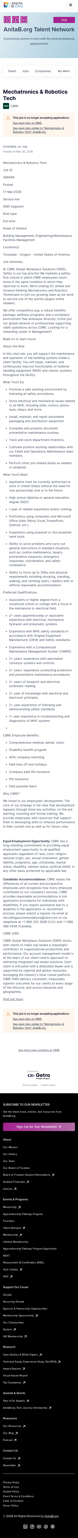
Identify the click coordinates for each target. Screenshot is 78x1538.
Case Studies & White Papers (20, 1354)
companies (43, 71)
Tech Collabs (10, 1269)
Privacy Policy (11, 1482)
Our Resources (12, 1426)
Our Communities (13, 1322)
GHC (6, 1276)
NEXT (6, 1256)
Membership (10, 1235)
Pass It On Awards (14, 1401)
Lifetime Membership (15, 1242)
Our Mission (10, 1147)
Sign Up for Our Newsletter (36, 1126)
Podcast (7, 1440)
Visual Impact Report (15, 1375)
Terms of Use (11, 1487)
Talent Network (12, 1228)
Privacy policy (30, 1085)
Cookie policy (48, 1085)
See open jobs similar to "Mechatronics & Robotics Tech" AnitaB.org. (38, 129)
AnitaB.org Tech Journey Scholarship (25, 1408)
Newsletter (9, 1465)
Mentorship (10, 1207)
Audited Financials (14, 1182)
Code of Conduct (13, 1501)
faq (64, 20)
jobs (25, 71)
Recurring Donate (13, 1301)
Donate (7, 1295)
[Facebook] (15, 19)
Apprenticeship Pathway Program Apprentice (30, 1248)
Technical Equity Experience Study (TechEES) (29, 1361)
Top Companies (12, 1382)
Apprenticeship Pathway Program (23, 1214)
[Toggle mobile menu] (70, 5)
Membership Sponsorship (18, 1315)
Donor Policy (10, 1505)
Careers (7, 1189)
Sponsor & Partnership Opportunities (25, 1308)
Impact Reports (12, 1369)
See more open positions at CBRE (39, 1050)
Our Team (9, 1161)
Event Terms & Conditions (18, 1496)
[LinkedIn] (24, 19)
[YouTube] (39, 1526)
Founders (9, 1221)
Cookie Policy (11, 1491)
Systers (7, 1329)
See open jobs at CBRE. (27, 123)
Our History (10, 1154)
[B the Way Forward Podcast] (52, 1526)
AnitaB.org (51, 1516)
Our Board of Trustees (16, 1168)
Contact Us (9, 1458)
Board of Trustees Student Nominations (26, 1175)
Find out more (13, 999)
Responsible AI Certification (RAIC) (23, 1262)
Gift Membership (13, 1336)
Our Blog (8, 1433)
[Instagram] (7, 19)
